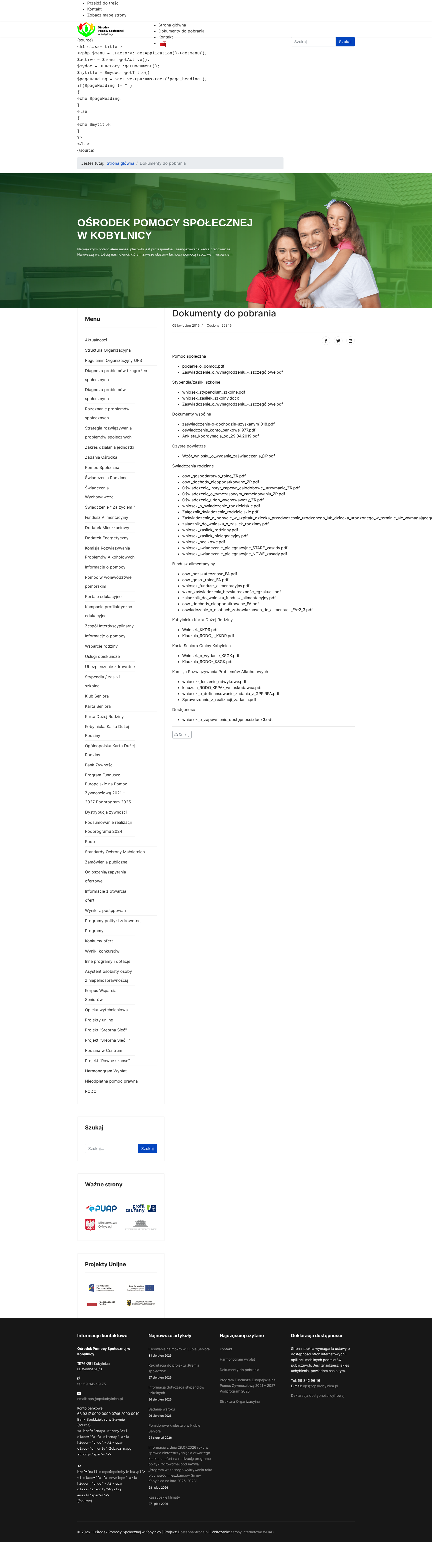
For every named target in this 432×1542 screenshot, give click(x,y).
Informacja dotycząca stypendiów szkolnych (176, 1393)
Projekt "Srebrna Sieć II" (107, 1040)
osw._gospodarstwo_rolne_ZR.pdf (214, 475)
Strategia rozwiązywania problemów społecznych (108, 432)
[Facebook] (326, 340)
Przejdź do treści (103, 2)
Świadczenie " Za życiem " (110, 507)
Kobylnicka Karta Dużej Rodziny (107, 731)
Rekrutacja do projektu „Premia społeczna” (173, 1371)
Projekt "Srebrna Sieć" (106, 1029)
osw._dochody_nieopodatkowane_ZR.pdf (220, 481)
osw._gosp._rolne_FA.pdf (205, 579)
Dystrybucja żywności (106, 812)
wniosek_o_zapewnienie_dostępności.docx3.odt (227, 719)
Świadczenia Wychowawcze (99, 492)
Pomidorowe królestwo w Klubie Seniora (174, 1431)
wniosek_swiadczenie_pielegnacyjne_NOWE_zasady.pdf (234, 553)
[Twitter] (338, 340)
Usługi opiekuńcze (102, 656)
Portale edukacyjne (103, 596)
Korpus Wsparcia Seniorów (100, 995)
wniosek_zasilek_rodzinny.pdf (210, 529)
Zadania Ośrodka (101, 457)
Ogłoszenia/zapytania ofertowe (105, 876)
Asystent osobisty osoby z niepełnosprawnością (108, 976)
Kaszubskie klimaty (164, 1500)
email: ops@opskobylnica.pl (100, 1399)
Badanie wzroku (161, 1412)
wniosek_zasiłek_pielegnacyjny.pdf (215, 535)
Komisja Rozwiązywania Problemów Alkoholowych (109, 553)
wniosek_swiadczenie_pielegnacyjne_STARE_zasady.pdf (235, 547)
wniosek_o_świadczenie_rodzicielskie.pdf (221, 505)
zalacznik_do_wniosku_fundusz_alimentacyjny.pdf (229, 597)
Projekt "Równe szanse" (107, 1060)
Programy (94, 930)
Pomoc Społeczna (102, 467)
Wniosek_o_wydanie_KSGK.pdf (211, 655)
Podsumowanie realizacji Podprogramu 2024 (108, 827)
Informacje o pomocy (105, 566)
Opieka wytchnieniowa (106, 1009)
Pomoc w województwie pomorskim (108, 582)
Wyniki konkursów (102, 951)
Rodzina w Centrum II (105, 1050)
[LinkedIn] (350, 340)
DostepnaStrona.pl (193, 1532)
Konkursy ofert (99, 940)
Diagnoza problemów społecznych (105, 394)
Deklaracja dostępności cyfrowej (317, 1395)
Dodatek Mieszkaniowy (107, 527)
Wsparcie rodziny (101, 646)
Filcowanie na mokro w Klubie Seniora (179, 1352)
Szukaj (147, 1148)
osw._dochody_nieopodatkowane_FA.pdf (220, 603)
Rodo (90, 841)
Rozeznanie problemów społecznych (107, 413)
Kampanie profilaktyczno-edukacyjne (109, 611)
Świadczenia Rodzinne (106, 477)
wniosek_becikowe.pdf (203, 541)
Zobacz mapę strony (106, 14)
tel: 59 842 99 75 (91, 1384)
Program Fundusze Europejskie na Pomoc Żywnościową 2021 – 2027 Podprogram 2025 (108, 788)
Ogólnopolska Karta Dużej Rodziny (110, 750)
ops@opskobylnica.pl (320, 1386)
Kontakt (94, 8)
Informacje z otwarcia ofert (105, 896)
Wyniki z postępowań (105, 910)
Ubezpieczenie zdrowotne (110, 666)
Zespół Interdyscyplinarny (109, 625)
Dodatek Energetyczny (106, 537)
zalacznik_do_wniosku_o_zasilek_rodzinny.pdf (225, 523)
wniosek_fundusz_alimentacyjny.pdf (216, 585)
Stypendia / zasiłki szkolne (102, 681)
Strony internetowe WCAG (252, 1532)
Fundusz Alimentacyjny (106, 517)
